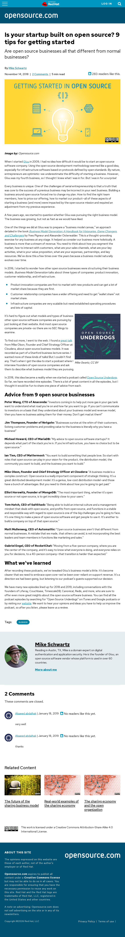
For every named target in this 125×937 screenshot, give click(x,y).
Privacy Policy (86, 921)
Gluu (26, 161)
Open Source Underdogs (102, 377)
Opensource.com (16, 874)
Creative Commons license (42, 877)
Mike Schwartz (18, 68)
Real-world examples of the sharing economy (61, 803)
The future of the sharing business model (22, 803)
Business (23, 622)
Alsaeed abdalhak (25, 713)
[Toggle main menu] (5, 3)
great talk (66, 340)
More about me (46, 670)
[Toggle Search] (119, 4)
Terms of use (106, 921)
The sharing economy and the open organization (100, 805)
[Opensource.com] (31, 16)
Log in (107, 3)
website (26, 603)
